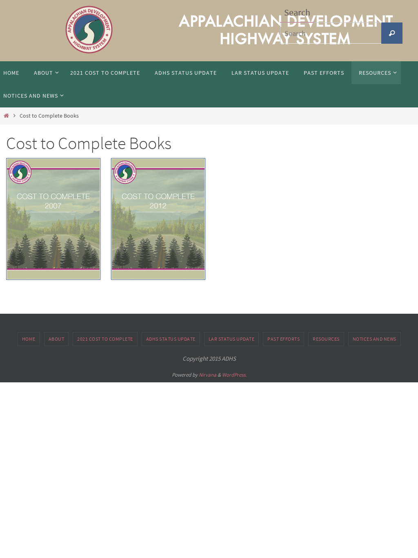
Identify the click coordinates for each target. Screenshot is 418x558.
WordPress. (234, 374)
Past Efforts (283, 339)
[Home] (6, 115)
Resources (326, 339)
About (56, 339)
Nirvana (207, 374)
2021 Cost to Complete (105, 339)
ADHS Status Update (171, 339)
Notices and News (374, 339)
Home (29, 339)
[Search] (391, 33)
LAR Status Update (232, 339)
